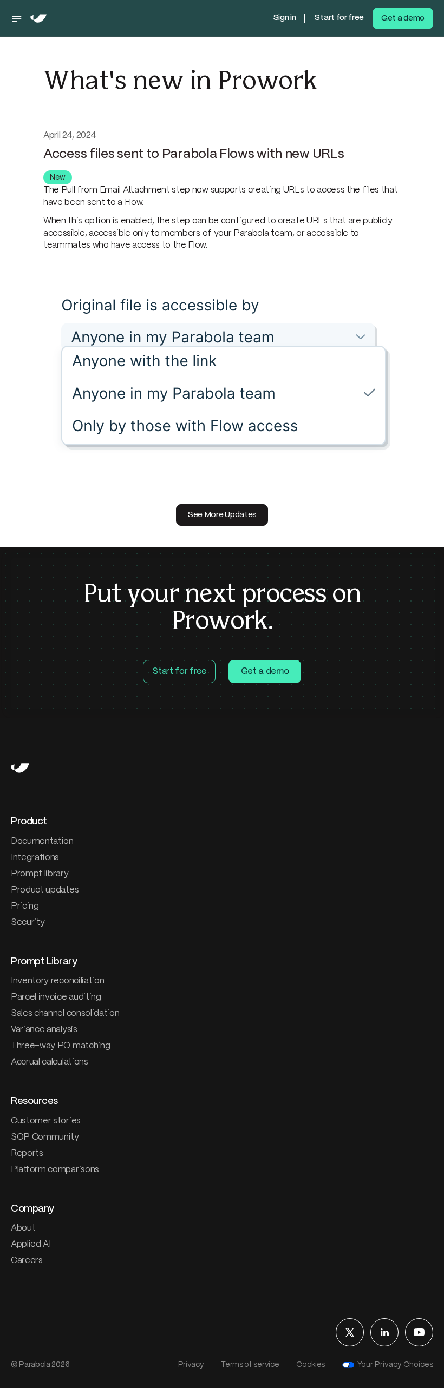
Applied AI (31, 1244)
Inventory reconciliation (57, 981)
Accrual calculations (49, 1062)
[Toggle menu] (19, 18)
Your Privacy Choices (395, 1365)
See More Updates (222, 515)
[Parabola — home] (38, 18)
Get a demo (403, 18)
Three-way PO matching (60, 1046)
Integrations (35, 858)
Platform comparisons (55, 1170)
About (23, 1228)
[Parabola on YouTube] (419, 1332)
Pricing (25, 906)
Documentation (42, 841)
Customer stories (46, 1121)
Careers (27, 1261)
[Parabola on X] (350, 1332)
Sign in (284, 18)
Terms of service (250, 1365)
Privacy (191, 1365)
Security (27, 922)
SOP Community (45, 1137)
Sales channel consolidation (65, 1013)
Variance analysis (44, 1030)
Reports (27, 1153)
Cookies (310, 1365)
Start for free (339, 18)
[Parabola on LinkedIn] (384, 1332)
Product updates (45, 890)
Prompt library (40, 874)
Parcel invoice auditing (56, 997)
